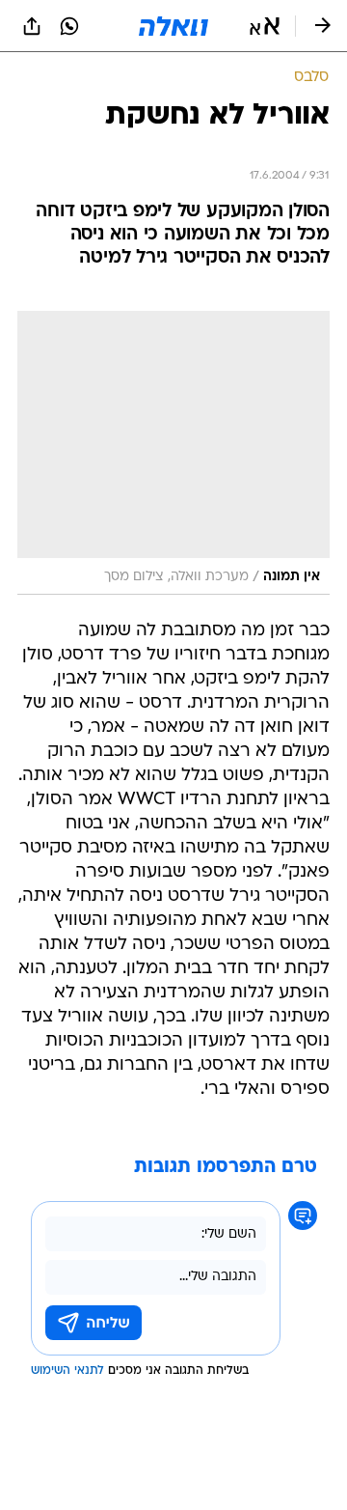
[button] (265, 26)
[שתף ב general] (31, 26)
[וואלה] (173, 26)
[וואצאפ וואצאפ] (69, 26)
